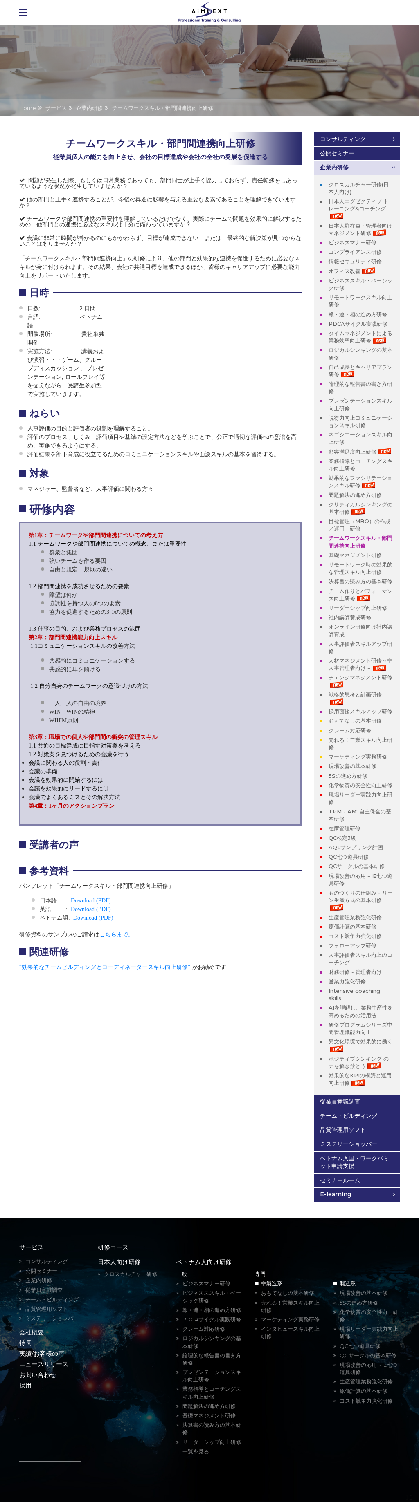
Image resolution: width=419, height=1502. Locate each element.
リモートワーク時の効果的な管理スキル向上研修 (360, 568)
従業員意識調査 (340, 1101)
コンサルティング (343, 139)
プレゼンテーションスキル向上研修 (360, 404)
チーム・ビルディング (348, 1115)
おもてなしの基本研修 (355, 720)
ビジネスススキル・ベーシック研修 (211, 1296)
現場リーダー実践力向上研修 (360, 798)
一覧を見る (195, 1451)
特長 (25, 1343)
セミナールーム (340, 1180)
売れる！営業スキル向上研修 (360, 743)
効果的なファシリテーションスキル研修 (360, 481)
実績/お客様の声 (41, 1353)
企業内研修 (334, 167)
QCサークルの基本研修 (357, 866)
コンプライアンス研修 (355, 251)
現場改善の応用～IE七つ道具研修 (360, 879)
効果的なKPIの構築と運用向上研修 (360, 1079)
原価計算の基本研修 (352, 926)
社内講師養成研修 (350, 617)
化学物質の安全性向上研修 (360, 785)
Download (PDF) (91, 901)
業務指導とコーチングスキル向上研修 (360, 465)
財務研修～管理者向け (355, 972)
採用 (25, 1385)
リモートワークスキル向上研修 (360, 301)
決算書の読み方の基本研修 (360, 581)
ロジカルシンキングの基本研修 (360, 353)
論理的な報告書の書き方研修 (360, 387)
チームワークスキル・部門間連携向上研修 (360, 541)
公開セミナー (337, 153)
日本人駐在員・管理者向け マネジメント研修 (360, 229)
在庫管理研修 (344, 828)
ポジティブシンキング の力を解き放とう (359, 1062)
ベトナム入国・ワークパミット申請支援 (354, 1162)
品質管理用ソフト (343, 1129)
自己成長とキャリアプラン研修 (360, 371)
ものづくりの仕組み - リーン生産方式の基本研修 (361, 896)
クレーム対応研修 (350, 730)
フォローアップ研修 (352, 945)
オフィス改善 (344, 271)
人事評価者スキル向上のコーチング (360, 958)
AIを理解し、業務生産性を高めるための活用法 (361, 1011)
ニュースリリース (43, 1364)
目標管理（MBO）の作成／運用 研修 (359, 525)
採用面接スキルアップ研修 (360, 711)
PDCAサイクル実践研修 (358, 323)
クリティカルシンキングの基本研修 (360, 508)
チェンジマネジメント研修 (360, 677)
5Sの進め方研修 (348, 775)
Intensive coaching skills (354, 994)
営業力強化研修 (347, 981)
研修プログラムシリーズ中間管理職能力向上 (360, 1028)
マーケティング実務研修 (358, 756)
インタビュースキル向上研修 (290, 1332)
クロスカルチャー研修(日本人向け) (359, 188)
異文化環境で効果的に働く (360, 1041)
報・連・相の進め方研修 (358, 314)
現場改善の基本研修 (352, 766)
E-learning (335, 1194)
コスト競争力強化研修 (355, 936)
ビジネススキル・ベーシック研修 (360, 284)
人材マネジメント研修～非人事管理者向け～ (360, 664)
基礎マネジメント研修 (355, 555)
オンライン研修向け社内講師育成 (360, 630)
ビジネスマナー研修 (352, 242)
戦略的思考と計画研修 (355, 694)
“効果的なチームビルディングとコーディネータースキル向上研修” (104, 967)
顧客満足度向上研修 (352, 451)
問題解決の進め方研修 (355, 495)
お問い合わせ (37, 1375)
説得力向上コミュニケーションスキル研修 (360, 421)
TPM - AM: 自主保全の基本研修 (360, 815)
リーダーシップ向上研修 (358, 607)
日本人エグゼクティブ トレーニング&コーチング (359, 205)
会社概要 (31, 1332)
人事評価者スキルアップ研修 (360, 647)
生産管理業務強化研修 (355, 917)
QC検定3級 (342, 838)
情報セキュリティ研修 (355, 261)
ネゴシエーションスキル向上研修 (360, 438)
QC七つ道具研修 (349, 856)
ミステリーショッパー (348, 1144)
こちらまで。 (116, 934)
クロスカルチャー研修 (130, 1274)
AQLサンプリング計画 (356, 847)
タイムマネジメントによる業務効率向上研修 (360, 337)
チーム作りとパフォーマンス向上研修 (360, 595)
